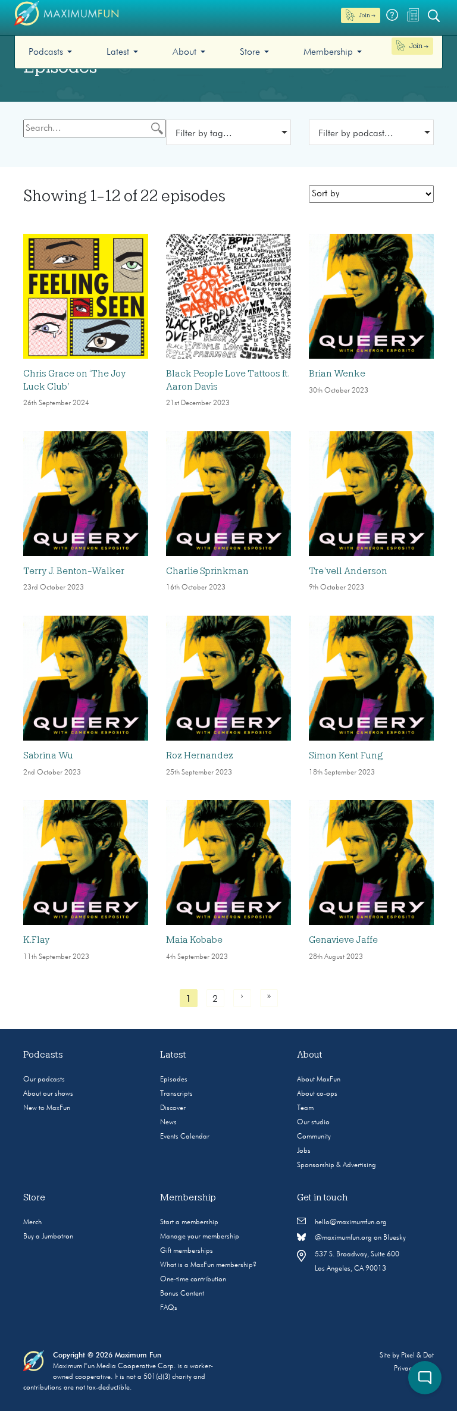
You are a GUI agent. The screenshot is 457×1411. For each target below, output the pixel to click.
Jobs (304, 1151)
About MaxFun (318, 1079)
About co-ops (317, 1094)
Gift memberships (186, 1251)
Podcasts (46, 52)
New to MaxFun (46, 1108)
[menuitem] (50, 52)
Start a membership (189, 1222)
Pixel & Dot (417, 1355)
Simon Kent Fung (346, 755)
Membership (328, 52)
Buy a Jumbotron (48, 1236)
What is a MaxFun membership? (208, 1265)
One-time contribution (193, 1279)
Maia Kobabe (194, 940)
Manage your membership (199, 1236)
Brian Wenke (337, 373)
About (184, 52)
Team (305, 1108)
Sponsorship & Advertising (336, 1165)
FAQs (168, 1308)
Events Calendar (184, 1136)
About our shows (48, 1094)
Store (250, 52)
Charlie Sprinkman (207, 571)
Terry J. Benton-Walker (73, 571)
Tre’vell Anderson (348, 571)
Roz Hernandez (199, 755)
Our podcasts (44, 1079)
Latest (118, 52)
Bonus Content (182, 1293)
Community (314, 1136)
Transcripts (176, 1094)
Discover (173, 1108)
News (168, 1122)
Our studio (313, 1122)
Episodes (173, 1079)
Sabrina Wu (48, 755)
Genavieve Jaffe (343, 940)
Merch (32, 1222)
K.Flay (36, 940)
